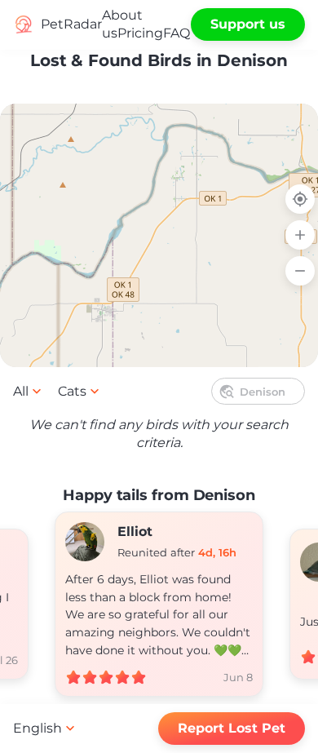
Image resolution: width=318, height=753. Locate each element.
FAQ (176, 33)
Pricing (140, 33)
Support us (247, 24)
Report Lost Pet (231, 728)
